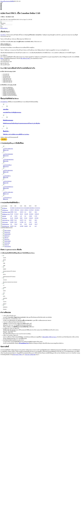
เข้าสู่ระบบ (3, 381)
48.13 (36, 211)
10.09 (36, 222)
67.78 (36, 216)
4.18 (35, 226)
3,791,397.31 (37, 207)
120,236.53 (37, 209)
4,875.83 (36, 218)
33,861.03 (37, 214)
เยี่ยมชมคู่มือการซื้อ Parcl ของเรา (49, 336)
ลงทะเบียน (4, 139)
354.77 (36, 224)
